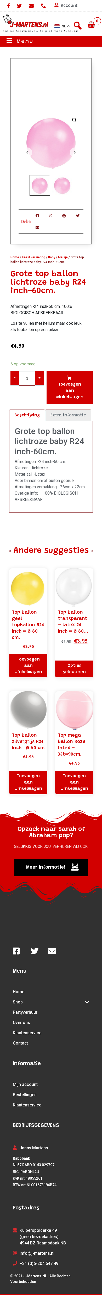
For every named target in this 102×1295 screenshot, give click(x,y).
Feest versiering (33, 257)
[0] (92, 25)
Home (14, 257)
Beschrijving (27, 415)
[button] (51, 867)
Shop (18, 1002)
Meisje (63, 257)
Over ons (21, 1022)
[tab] (27, 415)
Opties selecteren (74, 669)
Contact (20, 1043)
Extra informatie (68, 415)
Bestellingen (25, 1094)
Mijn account (25, 1084)
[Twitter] (19, 5)
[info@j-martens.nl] (31, 5)
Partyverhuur (25, 1012)
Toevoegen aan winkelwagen (69, 390)
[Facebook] (7, 5)
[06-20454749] (43, 5)
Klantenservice (27, 1032)
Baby (51, 257)
